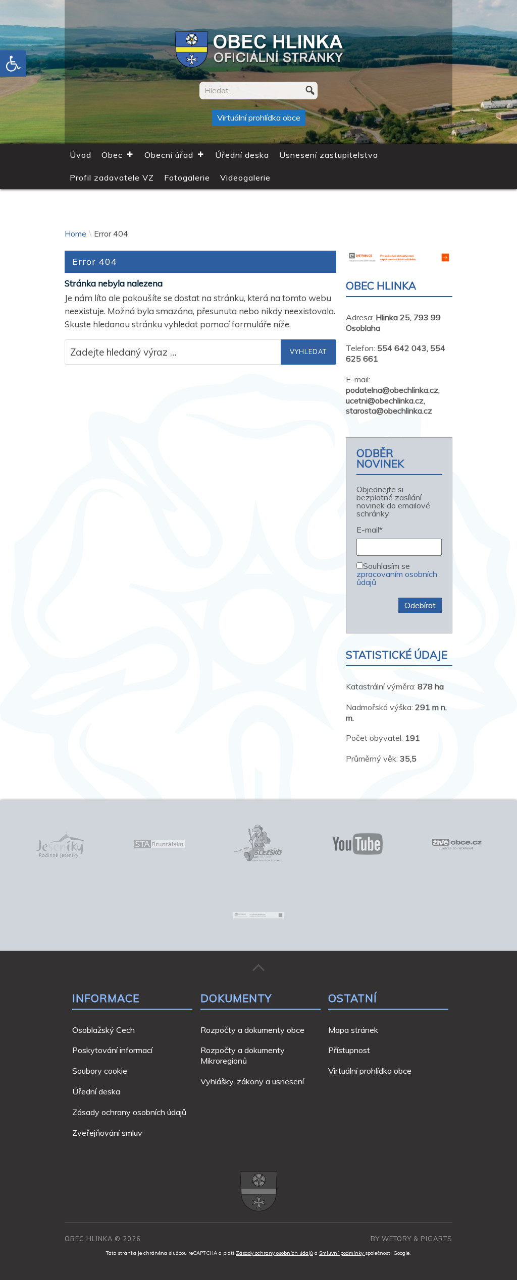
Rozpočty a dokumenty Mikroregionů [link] (242, 1055)
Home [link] (75, 233)
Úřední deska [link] (242, 155)
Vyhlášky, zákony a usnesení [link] (252, 1081)
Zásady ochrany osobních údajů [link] (129, 1112)
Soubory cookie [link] (99, 1071)
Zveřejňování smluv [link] (107, 1133)
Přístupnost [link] (349, 1050)
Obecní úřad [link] (168, 155)
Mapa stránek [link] (353, 1030)
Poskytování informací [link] (112, 1050)
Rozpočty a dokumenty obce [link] (252, 1030)
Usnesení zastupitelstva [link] (328, 155)
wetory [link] (396, 1239)
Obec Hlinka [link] (89, 1239)
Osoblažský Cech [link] (103, 1030)
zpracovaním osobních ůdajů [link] (396, 578)
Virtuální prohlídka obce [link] (258, 117)
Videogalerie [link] (245, 177)
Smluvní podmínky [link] (342, 1253)
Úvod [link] (80, 155)
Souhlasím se (396, 573)
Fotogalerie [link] (187, 177)
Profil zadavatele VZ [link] (112, 177)
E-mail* (369, 530)
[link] (13, 63)
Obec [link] (112, 155)
